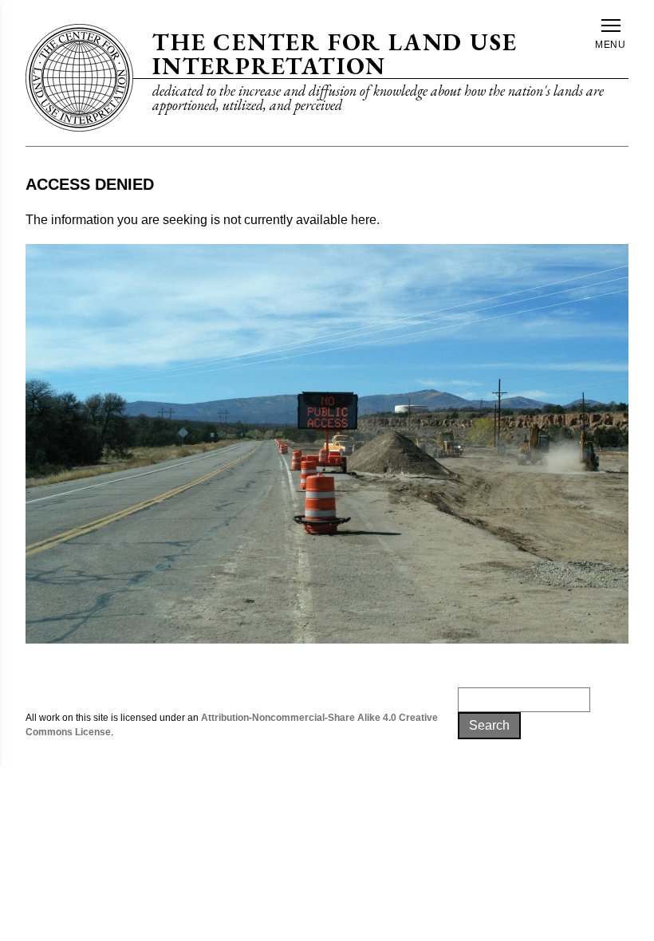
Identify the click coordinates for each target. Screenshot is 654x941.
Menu (611, 44)
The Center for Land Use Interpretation (334, 53)
